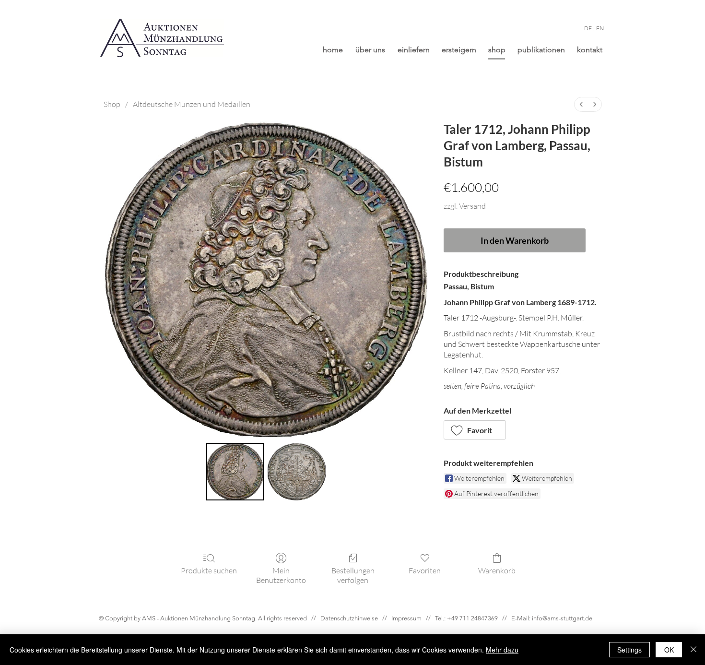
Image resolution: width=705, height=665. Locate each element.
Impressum (406, 618)
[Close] (693, 649)
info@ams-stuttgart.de (562, 618)
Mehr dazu (502, 649)
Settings (629, 649)
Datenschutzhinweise (349, 618)
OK (669, 649)
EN (600, 28)
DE (588, 28)
